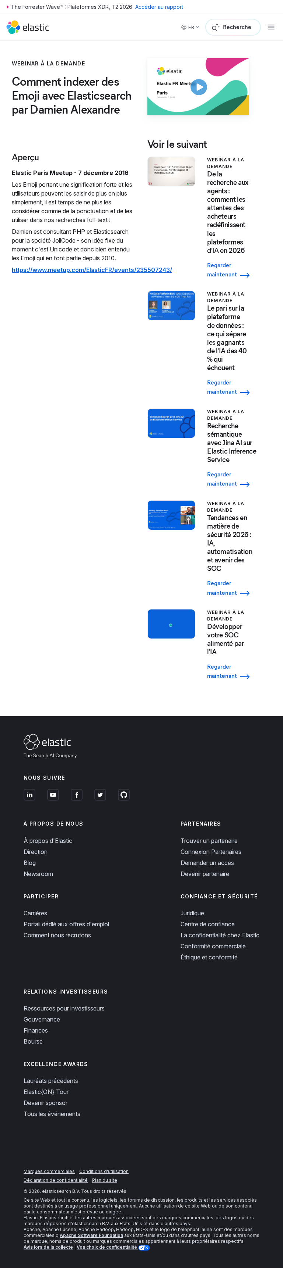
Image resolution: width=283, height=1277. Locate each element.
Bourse (33, 1041)
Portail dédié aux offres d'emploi (66, 924)
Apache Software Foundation (91, 1235)
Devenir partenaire (205, 873)
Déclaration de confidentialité (56, 1180)
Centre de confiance (208, 924)
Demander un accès (207, 862)
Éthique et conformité (209, 957)
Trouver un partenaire (209, 840)
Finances (36, 1030)
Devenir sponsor (45, 1102)
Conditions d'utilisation (104, 1171)
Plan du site (104, 1180)
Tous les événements (52, 1113)
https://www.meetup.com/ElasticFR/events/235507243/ (92, 269)
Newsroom (38, 873)
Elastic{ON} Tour (46, 1091)
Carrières (35, 913)
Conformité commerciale (213, 946)
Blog (30, 862)
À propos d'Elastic (48, 840)
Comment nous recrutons (57, 935)
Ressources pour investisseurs (64, 1008)
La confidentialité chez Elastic (220, 935)
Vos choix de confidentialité (107, 1247)
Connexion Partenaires (211, 851)
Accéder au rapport (159, 7)
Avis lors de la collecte (48, 1247)
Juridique (192, 913)
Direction (36, 851)
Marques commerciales (49, 1171)
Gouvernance (42, 1019)
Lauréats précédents (51, 1080)
